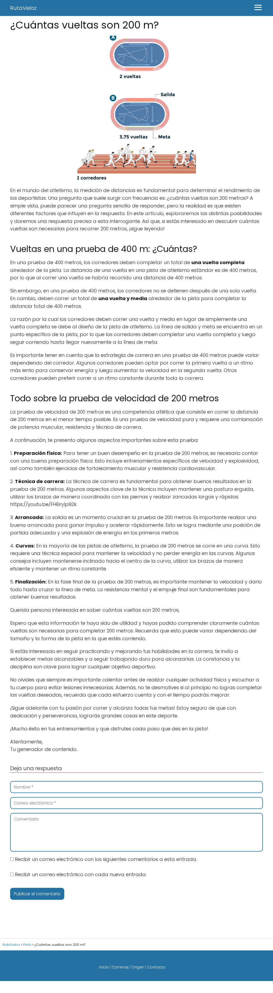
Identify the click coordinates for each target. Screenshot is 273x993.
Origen (137, 967)
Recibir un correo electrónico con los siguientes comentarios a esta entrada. (106, 859)
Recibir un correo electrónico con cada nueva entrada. (81, 874)
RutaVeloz (23, 8)
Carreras (120, 967)
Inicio (104, 967)
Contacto (156, 967)
